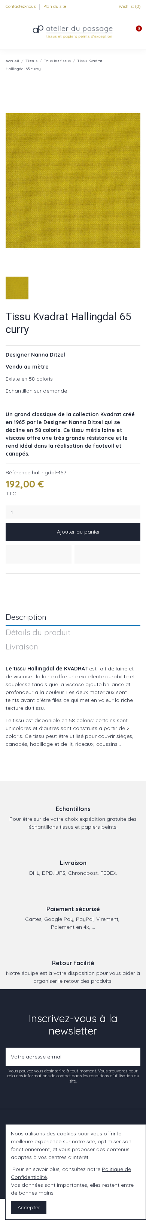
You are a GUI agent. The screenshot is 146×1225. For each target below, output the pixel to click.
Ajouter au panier (78, 531)
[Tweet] (18, 582)
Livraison (22, 647)
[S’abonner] (133, 1057)
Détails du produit (38, 632)
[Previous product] (130, 64)
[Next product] (137, 64)
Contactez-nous (21, 6)
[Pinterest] (27, 582)
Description (26, 617)
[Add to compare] (107, 554)
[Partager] (9, 582)
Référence (18, 472)
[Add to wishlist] (39, 554)
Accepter (29, 1207)
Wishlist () (129, 6)
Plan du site (54, 6)
